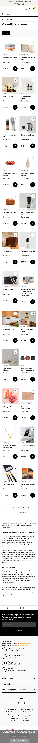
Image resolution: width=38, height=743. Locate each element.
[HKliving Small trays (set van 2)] (27, 473)
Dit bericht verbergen (19, 736)
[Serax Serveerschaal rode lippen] (10, 163)
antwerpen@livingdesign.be (17, 670)
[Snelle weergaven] (15, 68)
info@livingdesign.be (14, 664)
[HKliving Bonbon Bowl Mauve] (10, 47)
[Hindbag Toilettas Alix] (10, 240)
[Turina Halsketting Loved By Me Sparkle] (10, 435)
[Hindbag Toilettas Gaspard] (10, 201)
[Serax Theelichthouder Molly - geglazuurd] (27, 357)
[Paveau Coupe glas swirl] (10, 319)
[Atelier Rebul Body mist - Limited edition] (27, 163)
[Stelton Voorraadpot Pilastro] (10, 357)
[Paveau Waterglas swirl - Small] (27, 319)
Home (10, 19)
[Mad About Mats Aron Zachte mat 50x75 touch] (27, 396)
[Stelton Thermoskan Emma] (27, 124)
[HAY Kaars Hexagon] (10, 85)
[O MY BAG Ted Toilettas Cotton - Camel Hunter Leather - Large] (27, 279)
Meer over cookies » (19, 740)
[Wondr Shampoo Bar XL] (10, 396)
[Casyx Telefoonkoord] (10, 473)
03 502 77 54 (12, 657)
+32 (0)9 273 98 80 (14, 651)
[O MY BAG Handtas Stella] (10, 279)
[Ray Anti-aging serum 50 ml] (27, 240)
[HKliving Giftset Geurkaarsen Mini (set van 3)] (10, 124)
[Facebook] (12, 703)
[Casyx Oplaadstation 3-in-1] (27, 435)
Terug (6, 19)
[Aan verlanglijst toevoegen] (16, 42)
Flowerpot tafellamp (24, 552)
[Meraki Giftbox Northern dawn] (27, 85)
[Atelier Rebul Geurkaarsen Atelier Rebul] (27, 47)
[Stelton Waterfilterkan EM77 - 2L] (27, 201)
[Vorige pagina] (4, 507)
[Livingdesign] (8, 9)
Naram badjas (17, 554)
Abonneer (19, 630)
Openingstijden (24, 643)
